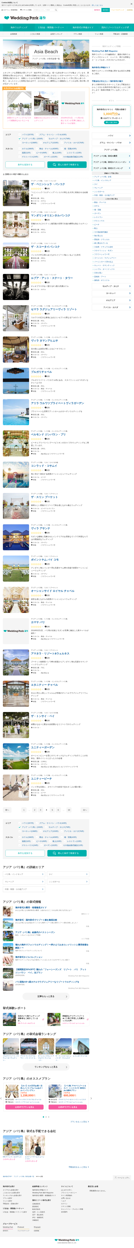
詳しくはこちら (97, 5)
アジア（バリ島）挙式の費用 (105, 156)
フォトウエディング (117, 10)
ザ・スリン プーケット (44, 497)
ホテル (96, 206)
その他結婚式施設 (101, 232)
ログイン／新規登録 (10, 10)
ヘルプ (63, 1201)
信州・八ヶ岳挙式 (38, 1212)
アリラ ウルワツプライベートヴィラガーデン (57, 403)
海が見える (98, 236)
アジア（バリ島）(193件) (32, 139)
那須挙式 (35, 1206)
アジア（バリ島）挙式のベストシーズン (109, 162)
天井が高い (98, 273)
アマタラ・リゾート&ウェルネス (50, 653)
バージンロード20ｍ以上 (103, 262)
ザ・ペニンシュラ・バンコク (48, 184)
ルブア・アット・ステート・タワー (52, 278)
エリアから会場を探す (11, 1190)
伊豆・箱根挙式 (37, 1217)
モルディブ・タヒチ (110, 286)
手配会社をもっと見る (78, 1167)
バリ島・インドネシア (14, 874)
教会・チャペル (100, 202)
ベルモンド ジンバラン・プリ (48, 434)
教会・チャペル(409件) (48, 149)
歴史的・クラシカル (102, 239)
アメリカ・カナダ (110, 307)
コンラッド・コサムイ (44, 465)
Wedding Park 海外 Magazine (105, 51)
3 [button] (48, 1117)
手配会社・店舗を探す (11, 1204)
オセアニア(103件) (50, 143)
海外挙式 (105, 10)
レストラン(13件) (74, 153)
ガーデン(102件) (50, 157)
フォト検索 (99, 34)
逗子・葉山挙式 (37, 1215)
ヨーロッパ (110, 293)
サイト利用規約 (66, 1195)
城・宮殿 (97, 210)
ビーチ (96, 225)
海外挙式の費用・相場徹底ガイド (44, 1195)
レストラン (98, 217)
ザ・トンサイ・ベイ (43, 716)
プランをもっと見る (78, 1122)
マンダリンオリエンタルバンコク (50, 215)
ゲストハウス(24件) (30, 157)
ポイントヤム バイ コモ (45, 559)
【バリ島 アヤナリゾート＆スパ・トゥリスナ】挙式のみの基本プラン (75, 1088)
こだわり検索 (35, 34)
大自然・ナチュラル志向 (103, 247)
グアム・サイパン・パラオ (111, 143)
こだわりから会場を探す (11, 1193)
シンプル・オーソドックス (104, 269)
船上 (96, 228)
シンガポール (54, 882)
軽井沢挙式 (36, 1209)
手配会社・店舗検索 (120, 34)
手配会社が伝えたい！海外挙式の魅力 (107, 81)
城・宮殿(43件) (70, 149)
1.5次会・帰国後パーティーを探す (15, 1212)
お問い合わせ (66, 1198)
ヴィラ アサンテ (40, 528)
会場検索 (13, 34)
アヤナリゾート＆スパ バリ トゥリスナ (72, 1099)
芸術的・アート (100, 277)
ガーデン (97, 213)
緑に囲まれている (101, 243)
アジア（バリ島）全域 (102, 177)
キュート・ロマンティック (104, 265)
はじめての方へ (66, 1190)
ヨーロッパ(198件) (29, 143)
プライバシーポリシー (69, 1193)
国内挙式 (97, 10)
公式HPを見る (8, 1159)
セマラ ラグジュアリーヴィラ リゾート (54, 309)
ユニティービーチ (41, 778)
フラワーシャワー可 (102, 254)
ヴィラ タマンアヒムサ (44, 340)
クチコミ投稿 (27, 10)
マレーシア (9, 882)
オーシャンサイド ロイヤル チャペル (52, 590)
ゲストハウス (99, 221)
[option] (24, 1097)
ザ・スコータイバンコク (45, 246)
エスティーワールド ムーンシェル (27, 1102)
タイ (51, 874)
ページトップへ (123, 1178)
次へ (85, 810)
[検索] (56, 9)
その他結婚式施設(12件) (73, 157)
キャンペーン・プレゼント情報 (72, 1209)
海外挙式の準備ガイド (101, 67)
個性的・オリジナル (102, 280)
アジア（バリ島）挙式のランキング (108, 168)
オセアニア (110, 300)
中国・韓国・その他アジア (16, 889)
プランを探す (7, 1198)
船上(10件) (57, 153)
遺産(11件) (26, 153)
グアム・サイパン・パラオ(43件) (53, 135)
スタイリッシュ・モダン (103, 251)
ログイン (64, 1204)
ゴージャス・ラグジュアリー (105, 258)
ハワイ (110, 136)
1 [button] (43, 1117)
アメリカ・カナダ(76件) (74, 143)
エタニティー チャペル (44, 684)
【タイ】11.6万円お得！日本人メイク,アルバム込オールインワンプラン (31, 1088)
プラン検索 (77, 34)
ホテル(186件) (28, 149)
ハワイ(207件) (28, 135)
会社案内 (64, 1212)
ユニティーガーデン (43, 747)
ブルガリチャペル (41, 371)
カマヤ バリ (38, 622)
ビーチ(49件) (41, 153)
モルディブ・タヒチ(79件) (59, 139)
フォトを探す (7, 1201)
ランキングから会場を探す (12, 1195)
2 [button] (46, 1117)
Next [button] (91, 1098)
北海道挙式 (36, 1204)
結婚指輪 (130, 10)
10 (69, 810)
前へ (7, 810)
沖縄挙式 (35, 1220)
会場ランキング (56, 34)
